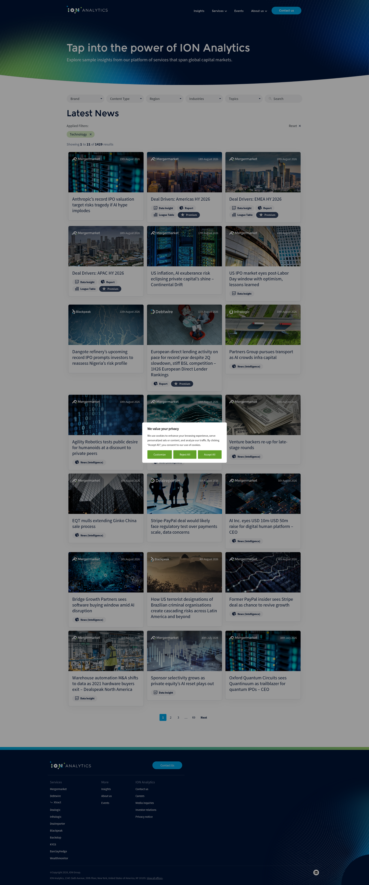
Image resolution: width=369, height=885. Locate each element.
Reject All (185, 454)
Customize (160, 454)
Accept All (209, 454)
